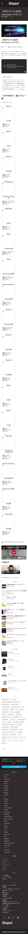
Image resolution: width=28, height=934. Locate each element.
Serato (22, 722)
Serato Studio (14, 727)
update (4, 740)
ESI (16, 709)
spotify (20, 732)
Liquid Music (5, 719)
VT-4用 (8, 425)
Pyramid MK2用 (8, 478)
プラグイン (21, 740)
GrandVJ (4, 714)
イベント (5, 862)
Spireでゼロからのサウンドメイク (9, 732)
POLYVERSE (6, 814)
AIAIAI (5, 777)
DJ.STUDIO (6, 794)
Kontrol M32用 (8, 299)
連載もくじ (4, 743)
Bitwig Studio (5, 704)
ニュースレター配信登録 (14, 766)
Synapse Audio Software (9, 843)
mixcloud (12, 719)
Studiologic (5, 734)
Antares (5, 783)
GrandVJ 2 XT (19, 714)
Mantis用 (8, 528)
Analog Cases (7, 779)
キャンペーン (6, 858)
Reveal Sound (7, 823)
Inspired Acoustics (8, 807)
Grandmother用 (8, 248)
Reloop (9, 722)
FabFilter (21, 709)
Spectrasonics (14, 729)
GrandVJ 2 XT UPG (6, 717)
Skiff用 (8, 223)
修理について (6, 892)
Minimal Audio (7, 812)
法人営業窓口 (6, 894)
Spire (21, 729)
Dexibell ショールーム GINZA (9, 885)
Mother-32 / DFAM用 (8, 273)
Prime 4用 (8, 171)
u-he (20, 734)
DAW (22, 707)
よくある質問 (6, 875)
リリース (11, 16)
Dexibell (12, 709)
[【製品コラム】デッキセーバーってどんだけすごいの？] (10, 569)
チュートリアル (6, 864)
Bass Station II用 (8, 324)
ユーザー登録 (6, 905)
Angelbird (4, 699)
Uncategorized (7, 852)
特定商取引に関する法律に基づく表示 (11, 903)
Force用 (8, 120)
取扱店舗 (5, 899)
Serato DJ (20, 724)
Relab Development (8, 818)
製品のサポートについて (8, 890)
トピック (5, 866)
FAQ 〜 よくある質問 (15, 712)
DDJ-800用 (8, 374)
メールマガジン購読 (7, 898)
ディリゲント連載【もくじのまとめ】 (11, 888)
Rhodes (5, 825)
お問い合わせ (6, 912)
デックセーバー (17, 577)
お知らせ (5, 879)
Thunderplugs (7, 845)
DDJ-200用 (8, 349)
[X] (5, 918)
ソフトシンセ (14, 740)
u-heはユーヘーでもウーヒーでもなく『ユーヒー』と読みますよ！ (13, 738)
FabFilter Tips (5, 712)
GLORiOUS (6, 803)
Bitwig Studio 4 (15, 707)
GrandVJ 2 (11, 714)
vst (9, 740)
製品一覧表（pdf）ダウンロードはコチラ (14, 541)
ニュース (5, 867)
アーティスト (6, 860)
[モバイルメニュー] (2, 3)
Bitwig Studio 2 (15, 704)
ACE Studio (6, 774)
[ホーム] (2, 16)
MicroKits (6, 810)
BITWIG (14, 699)
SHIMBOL (6, 832)
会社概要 (5, 908)
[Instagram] (13, 918)
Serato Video (5, 729)
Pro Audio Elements (8, 816)
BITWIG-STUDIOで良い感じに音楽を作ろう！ (11, 702)
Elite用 (8, 399)
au (10, 699)
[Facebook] (9, 918)
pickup (4, 722)
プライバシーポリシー (8, 910)
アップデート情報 (7, 877)
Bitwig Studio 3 (6, 707)
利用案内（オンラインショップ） (10, 901)
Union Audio (6, 849)
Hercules (6, 805)
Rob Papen (15, 722)
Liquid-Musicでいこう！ (18, 717)
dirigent (21, 47)
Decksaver (24, 53)
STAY (5, 836)
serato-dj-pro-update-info (8, 724)
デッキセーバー (11, 577)
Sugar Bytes (13, 734)
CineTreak (6, 788)
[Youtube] (18, 918)
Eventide (6, 799)
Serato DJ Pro (5, 727)
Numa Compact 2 (22, 719)
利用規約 (5, 896)
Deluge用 (8, 503)
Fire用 (8, 146)
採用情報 (5, 887)
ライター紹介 (6, 907)
